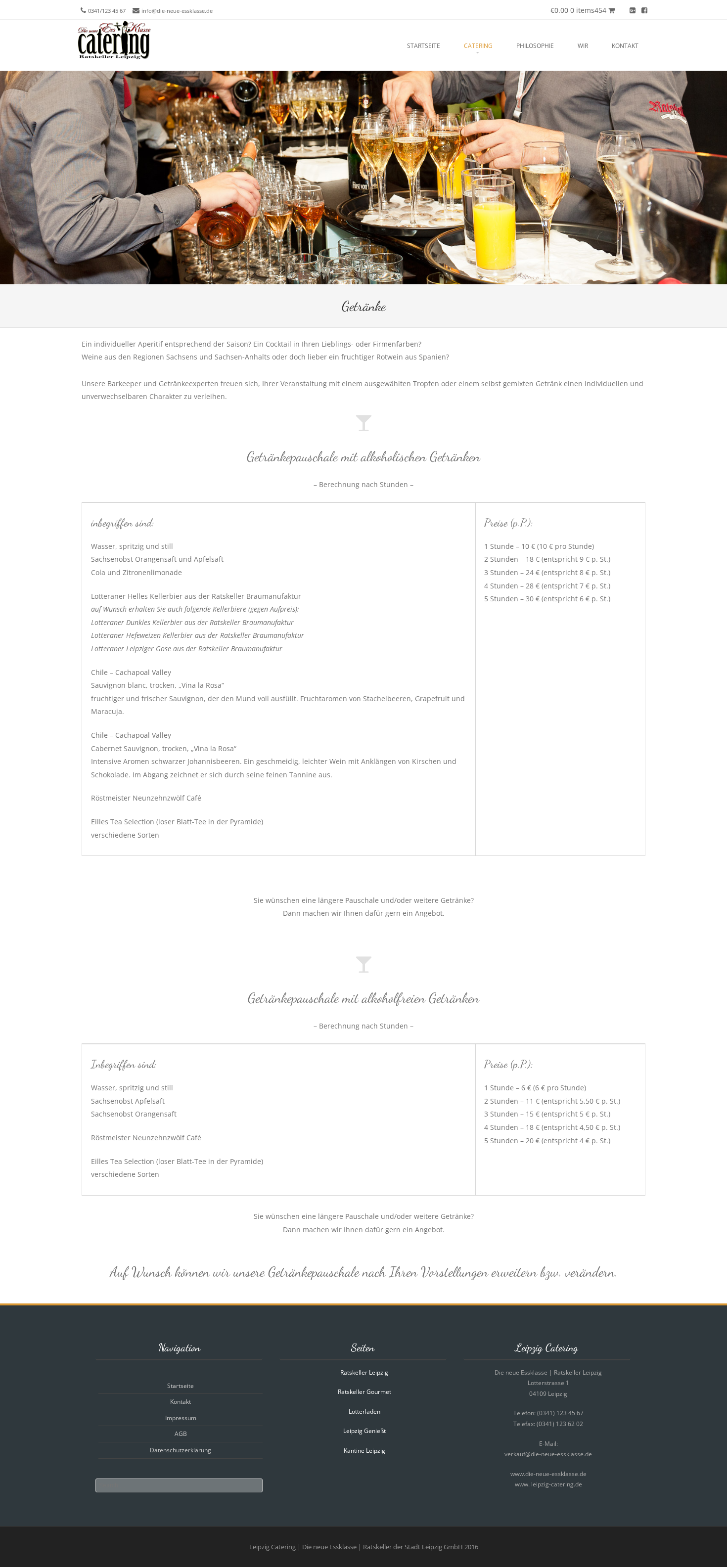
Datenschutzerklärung (180, 1450)
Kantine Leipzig (364, 1450)
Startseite (423, 46)
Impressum (180, 1418)
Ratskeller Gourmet (364, 1392)
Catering (478, 46)
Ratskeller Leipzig (364, 1372)
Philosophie (535, 46)
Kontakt (625, 46)
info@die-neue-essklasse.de (177, 10)
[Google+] (632, 10)
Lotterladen (364, 1411)
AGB (181, 1434)
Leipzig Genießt (364, 1431)
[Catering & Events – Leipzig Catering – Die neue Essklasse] (114, 57)
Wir (583, 46)
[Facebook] (644, 10)
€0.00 (578, 10)
